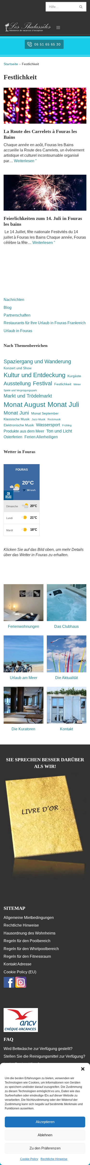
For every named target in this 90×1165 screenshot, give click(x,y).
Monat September (45, 413)
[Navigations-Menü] (58, 27)
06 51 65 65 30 (47, 44)
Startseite (11, 64)
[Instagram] (20, 986)
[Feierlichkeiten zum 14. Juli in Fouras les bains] (45, 193)
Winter (77, 384)
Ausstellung (17, 383)
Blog (8, 308)
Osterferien (13, 437)
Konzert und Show (17, 368)
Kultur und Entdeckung (34, 375)
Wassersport (48, 424)
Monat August (24, 404)
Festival (42, 383)
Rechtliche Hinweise (54, 1159)
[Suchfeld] (81, 7)
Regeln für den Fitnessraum (27, 956)
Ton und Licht (59, 430)
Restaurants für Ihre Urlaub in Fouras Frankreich (45, 323)
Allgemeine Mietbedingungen (29, 918)
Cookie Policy (29, 1159)
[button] (82, 1069)
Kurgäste (74, 376)
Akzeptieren (45, 1122)
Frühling (67, 425)
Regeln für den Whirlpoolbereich (31, 949)
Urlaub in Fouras (18, 331)
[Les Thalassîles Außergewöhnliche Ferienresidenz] (28, 26)
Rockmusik (54, 419)
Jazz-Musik (38, 419)
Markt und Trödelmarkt (28, 395)
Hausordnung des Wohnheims (29, 933)
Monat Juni (16, 412)
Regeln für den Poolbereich (27, 941)
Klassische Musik (17, 419)
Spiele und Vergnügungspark (20, 390)
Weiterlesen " (25, 161)
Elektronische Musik (19, 425)
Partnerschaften (17, 315)
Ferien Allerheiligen (41, 437)
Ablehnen (45, 1135)
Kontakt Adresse (17, 964)
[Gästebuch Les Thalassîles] (45, 879)
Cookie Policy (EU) (20, 972)
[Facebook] (9, 986)
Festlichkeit (62, 384)
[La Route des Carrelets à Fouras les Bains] (45, 106)
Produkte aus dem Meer (24, 431)
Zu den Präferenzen (45, 1148)
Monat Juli (63, 404)
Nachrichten (14, 300)
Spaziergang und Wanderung (37, 361)
